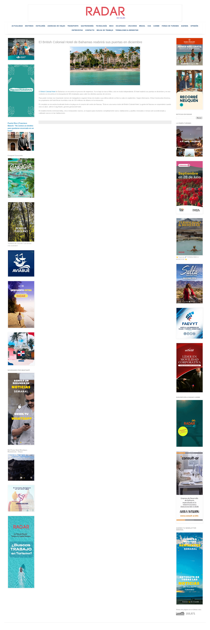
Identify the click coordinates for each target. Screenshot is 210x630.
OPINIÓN (194, 26)
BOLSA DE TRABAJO (105, 30)
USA (149, 26)
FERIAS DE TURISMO (170, 26)
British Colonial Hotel (48, 91)
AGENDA (184, 26)
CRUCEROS (132, 26)
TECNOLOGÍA (101, 26)
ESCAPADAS (121, 26)
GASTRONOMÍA (87, 26)
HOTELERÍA (40, 26)
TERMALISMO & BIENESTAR (127, 30)
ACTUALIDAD (17, 26)
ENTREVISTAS (77, 30)
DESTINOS (29, 26)
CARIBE (156, 26)
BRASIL (142, 26)
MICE (111, 26)
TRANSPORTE (73, 26)
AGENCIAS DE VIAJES (56, 26)
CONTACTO (89, 30)
